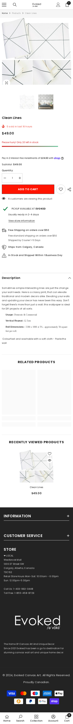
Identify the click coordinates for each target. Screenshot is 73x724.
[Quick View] (49, 460)
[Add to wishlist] (61, 189)
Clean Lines (36, 487)
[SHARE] (68, 189)
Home (5, 13)
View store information (21, 220)
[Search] (15, 4)
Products (16, 13)
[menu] (4, 4)
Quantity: (7, 170)
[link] (19, 418)
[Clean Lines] (36, 467)
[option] (36, 474)
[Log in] (58, 5)
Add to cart (28, 189)
